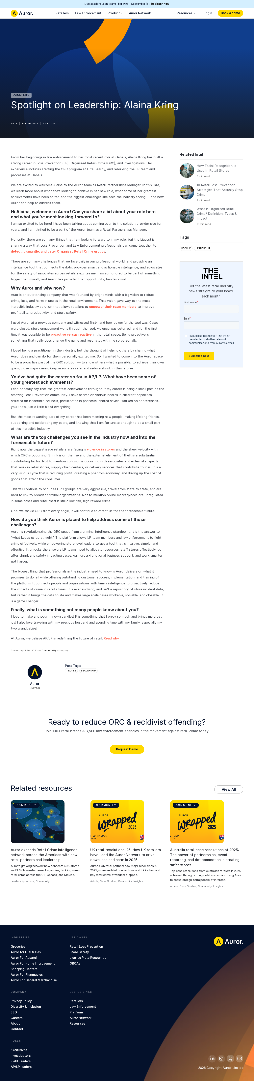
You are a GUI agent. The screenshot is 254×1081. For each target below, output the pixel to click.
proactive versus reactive (71, 334)
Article (30, 881)
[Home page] (22, 13)
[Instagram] (221, 1058)
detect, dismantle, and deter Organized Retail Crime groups (58, 251)
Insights (138, 881)
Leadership (88, 670)
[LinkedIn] (212, 1058)
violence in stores (101, 449)
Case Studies (108, 881)
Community (21, 95)
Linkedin (35, 688)
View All (229, 789)
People (71, 670)
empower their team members (113, 307)
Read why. (111, 638)
